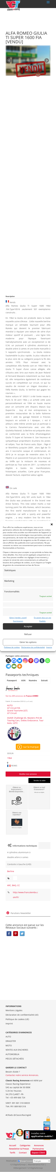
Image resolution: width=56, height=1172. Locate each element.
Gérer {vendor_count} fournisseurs (18, 619)
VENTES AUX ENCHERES (17, 1049)
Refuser (28, 634)
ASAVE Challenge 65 (16, 717)
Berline (10, 871)
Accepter (28, 626)
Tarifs (12, 1152)
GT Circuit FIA (13, 708)
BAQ (14, 885)
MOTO (9, 1045)
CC (18, 885)
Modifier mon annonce (28, 774)
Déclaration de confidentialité (33, 647)
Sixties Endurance (29, 720)
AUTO (10, 705)
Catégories (25, 1145)
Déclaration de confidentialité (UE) (22, 1014)
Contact (23, 1152)
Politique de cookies (12, 647)
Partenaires (38, 1148)
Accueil (12, 1145)
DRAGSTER (11, 1041)
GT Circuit (12, 713)
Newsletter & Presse (19, 1148)
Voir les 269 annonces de (22, 696)
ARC (9, 885)
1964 (9, 758)
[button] (51, 524)
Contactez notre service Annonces (22, 1075)
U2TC (15, 723)
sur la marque (31, 746)
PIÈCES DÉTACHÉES (15, 1058)
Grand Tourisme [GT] (17, 710)
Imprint (49, 647)
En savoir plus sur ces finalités (42, 619)
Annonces (39, 1145)
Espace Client (38, 1152)
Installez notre (42, 1135)
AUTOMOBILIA (12, 1054)
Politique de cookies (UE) (17, 1019)
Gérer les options (28, 642)
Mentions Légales (14, 1010)
